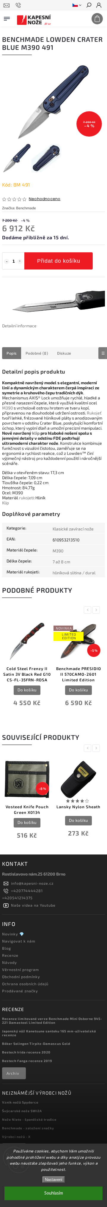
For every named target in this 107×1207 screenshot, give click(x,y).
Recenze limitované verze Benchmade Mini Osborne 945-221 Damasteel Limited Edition (52, 1020)
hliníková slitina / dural (74, 572)
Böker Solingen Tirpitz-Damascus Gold (36, 1043)
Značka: (19, 207)
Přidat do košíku (58, 261)
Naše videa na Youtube (33, 905)
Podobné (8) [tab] (37, 353)
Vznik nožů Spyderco (20, 1102)
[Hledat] (88, 5)
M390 (7, 407)
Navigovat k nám (18, 941)
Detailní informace (19, 325)
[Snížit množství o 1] (6, 261)
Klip (5, 502)
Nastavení (53, 1179)
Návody (9, 962)
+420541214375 (17, 897)
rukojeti (26, 497)
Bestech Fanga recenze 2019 (27, 1061)
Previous (88, 610)
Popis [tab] (12, 353)
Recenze (10, 955)
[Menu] (6, 17)
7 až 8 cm (61, 561)
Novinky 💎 (13, 934)
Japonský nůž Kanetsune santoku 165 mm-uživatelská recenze (49, 1033)
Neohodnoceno (44, 199)
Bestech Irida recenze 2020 (26, 1052)
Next (97, 610)
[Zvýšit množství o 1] (20, 261)
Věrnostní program (20, 969)
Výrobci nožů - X (16, 1137)
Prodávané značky (20, 990)
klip (36, 433)
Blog (6, 948)
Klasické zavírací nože (73, 528)
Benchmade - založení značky (28, 1128)
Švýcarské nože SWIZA (22, 1111)
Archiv (13, 1073)
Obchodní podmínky (21, 976)
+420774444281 (27, 890)
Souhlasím (53, 1193)
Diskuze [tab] (64, 353)
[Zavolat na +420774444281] (19, 5)
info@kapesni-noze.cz (32, 883)
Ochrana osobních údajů (25, 983)
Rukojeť (94, 412)
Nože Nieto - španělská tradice (29, 1119)
